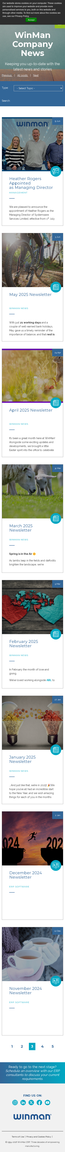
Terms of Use (18, 1137)
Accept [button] (31, 19)
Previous (7, 75)
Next (35, 75)
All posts (22, 75)
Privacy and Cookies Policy (38, 1137)
